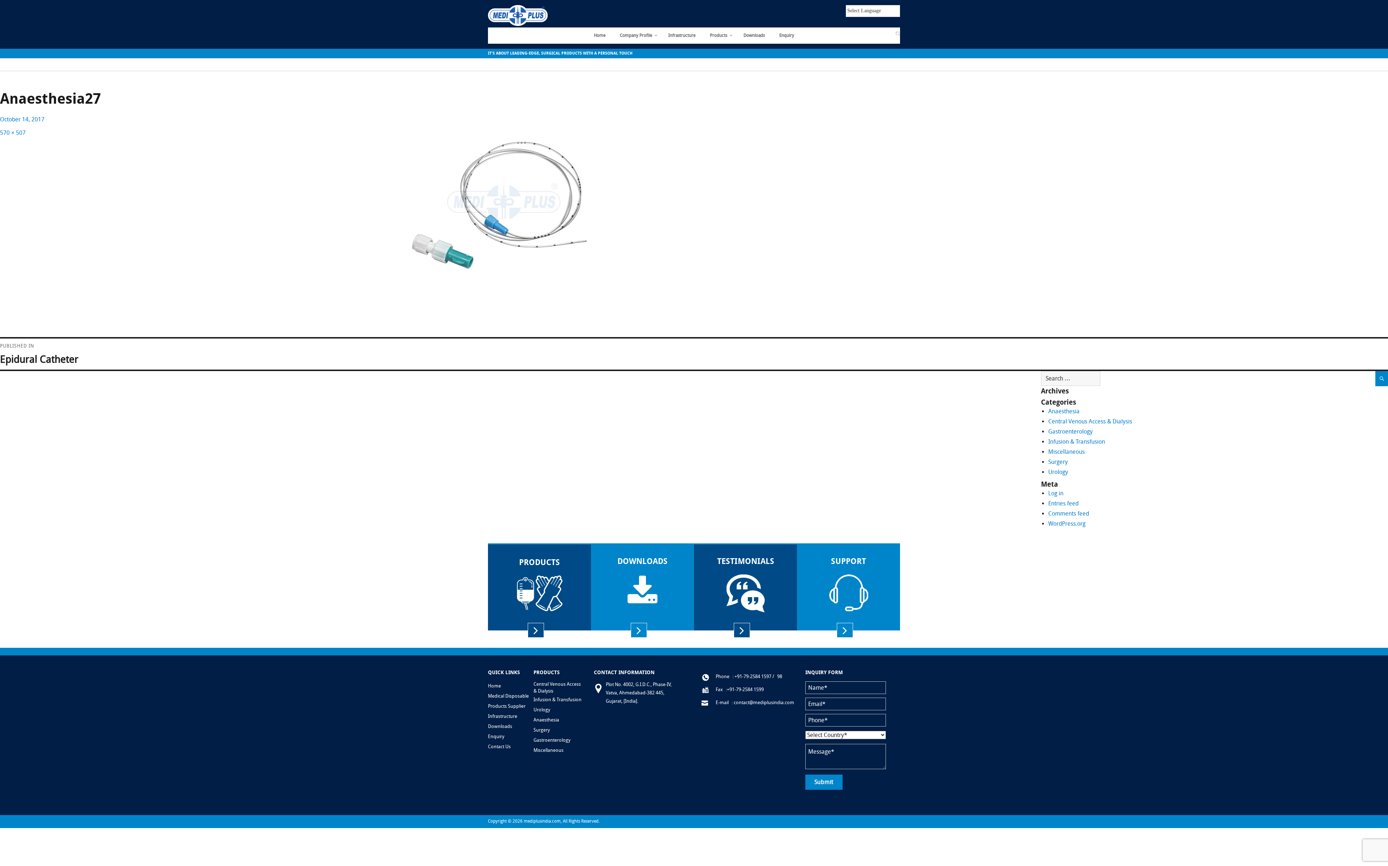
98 (779, 676)
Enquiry (496, 736)
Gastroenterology (1070, 431)
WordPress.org (1066, 523)
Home (494, 686)
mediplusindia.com (542, 821)
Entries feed (1063, 503)
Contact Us (855, 33)
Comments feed (1068, 513)
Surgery (1058, 461)
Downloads (500, 726)
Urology (1058, 472)
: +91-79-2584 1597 (751, 676)
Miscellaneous (1066, 451)
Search (883, 33)
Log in (1055, 493)
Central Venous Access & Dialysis (1090, 421)
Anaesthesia (1064, 411)
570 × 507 (13, 132)
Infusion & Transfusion (1076, 441)
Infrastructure (502, 716)
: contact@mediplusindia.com (763, 702)
